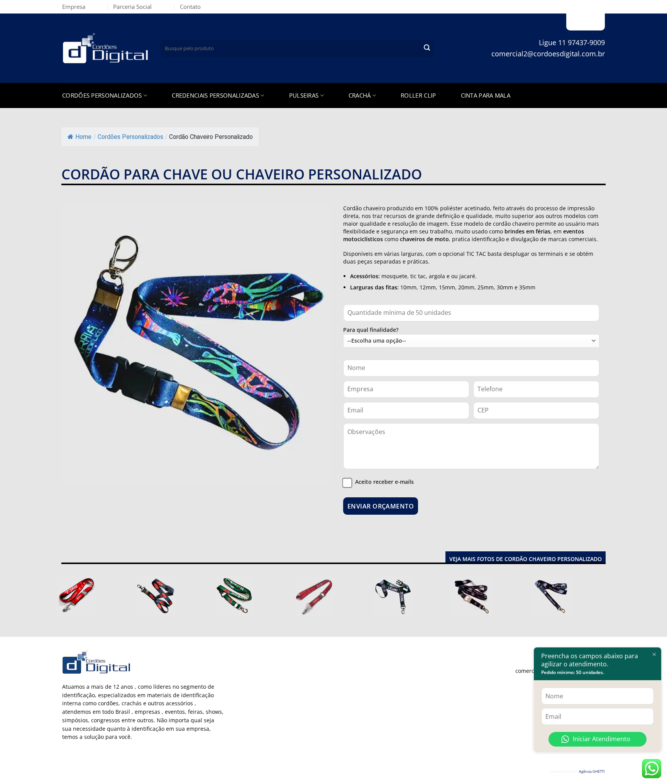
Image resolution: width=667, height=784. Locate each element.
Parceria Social (132, 6)
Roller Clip (418, 95)
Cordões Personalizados (102, 95)
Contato (190, 6)
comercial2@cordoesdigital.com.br (548, 53)
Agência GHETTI (592, 771)
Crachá (360, 95)
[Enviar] (426, 48)
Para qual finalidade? (370, 329)
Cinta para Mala (486, 95)
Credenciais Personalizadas (215, 95)
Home (83, 136)
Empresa (73, 6)
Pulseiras (304, 95)
